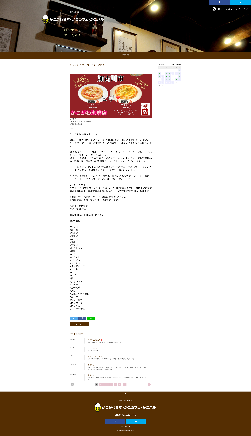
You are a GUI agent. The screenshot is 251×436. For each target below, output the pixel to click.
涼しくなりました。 (95, 348)
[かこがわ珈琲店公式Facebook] (220, 2)
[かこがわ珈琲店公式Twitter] (240, 2)
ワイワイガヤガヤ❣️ (95, 340)
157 (125, 384)
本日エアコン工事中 (95, 356)
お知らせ (91, 365)
